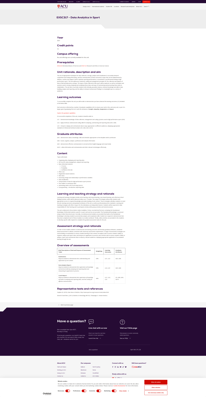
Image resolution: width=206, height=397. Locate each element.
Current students (124, 1)
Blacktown (83, 370)
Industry (71, 1)
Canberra (83, 376)
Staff (139, 1)
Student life (109, 6)
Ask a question (93, 350)
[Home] (62, 6)
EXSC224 (60, 66)
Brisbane (83, 373)
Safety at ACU (96, 1)
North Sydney (96, 367)
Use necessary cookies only (156, 392)
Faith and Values (61, 1)
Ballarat (83, 367)
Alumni (78, 1)
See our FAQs (124, 338)
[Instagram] (115, 367)
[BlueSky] (125, 367)
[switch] (84, 391)
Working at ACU (61, 370)
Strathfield (95, 373)
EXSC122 (84, 66)
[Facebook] (112, 367)
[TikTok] (123, 367)
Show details (123, 391)
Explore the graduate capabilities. (66, 113)
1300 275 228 (137, 350)
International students (98, 6)
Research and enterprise (127, 6)
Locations (116, 6)
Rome (94, 370)
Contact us (146, 1)
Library (133, 1)
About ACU (139, 6)
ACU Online (96, 376)
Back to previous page (67, 305)
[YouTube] (120, 367)
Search (146, 6)
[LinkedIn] (118, 367)
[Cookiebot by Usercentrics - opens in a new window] (47, 394)
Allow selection (156, 387)
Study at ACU (86, 6)
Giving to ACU (86, 1)
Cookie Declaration (119, 386)
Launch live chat (93, 338)
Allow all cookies (156, 382)
